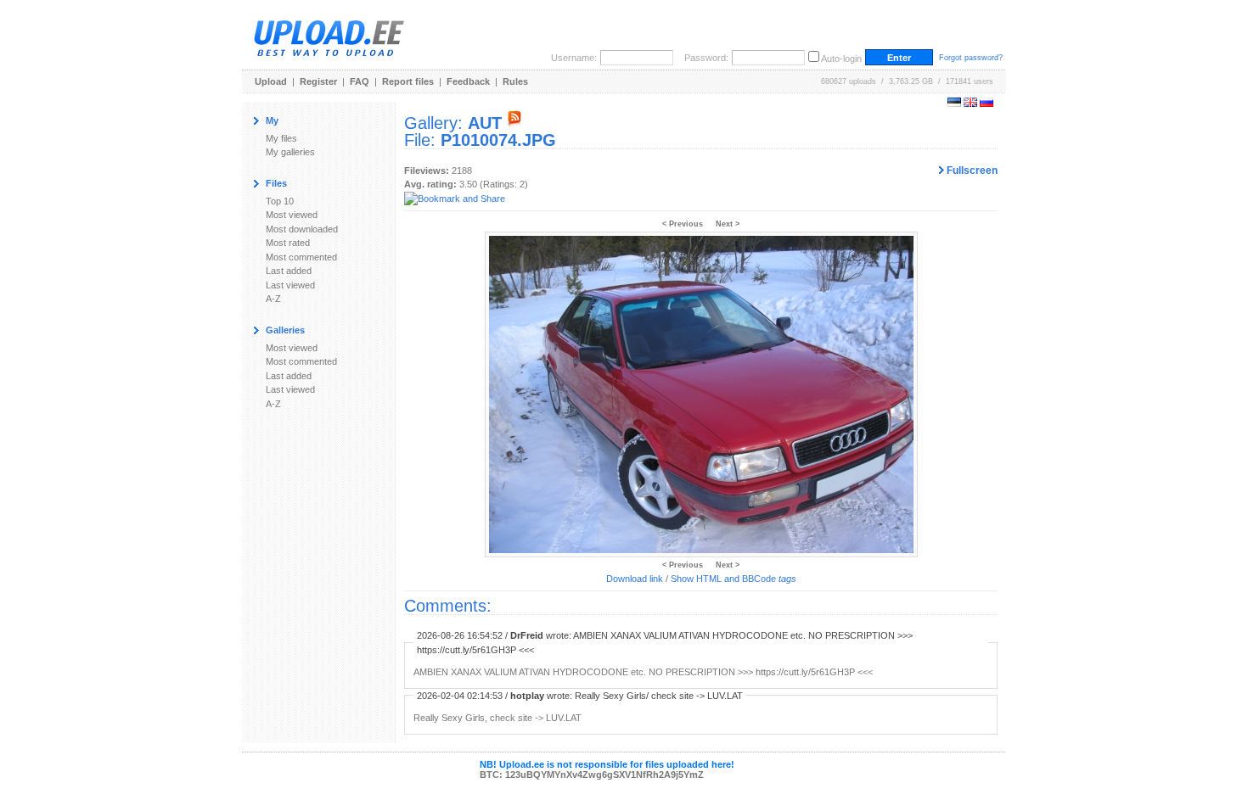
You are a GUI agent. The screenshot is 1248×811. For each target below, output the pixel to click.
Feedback (468, 81)
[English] (970, 103)
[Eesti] (954, 103)
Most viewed (292, 215)
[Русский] (986, 103)
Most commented (301, 257)
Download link (634, 578)
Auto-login (841, 58)
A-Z (273, 299)
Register (318, 81)
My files (281, 138)
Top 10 (280, 201)
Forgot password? (971, 57)
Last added (289, 271)
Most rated (288, 243)
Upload (271, 81)
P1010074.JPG (498, 140)
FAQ (359, 81)
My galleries (290, 152)
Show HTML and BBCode (733, 578)
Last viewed (290, 285)
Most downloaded (302, 229)
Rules (515, 81)
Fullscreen (971, 170)
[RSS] (514, 123)
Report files (408, 81)
